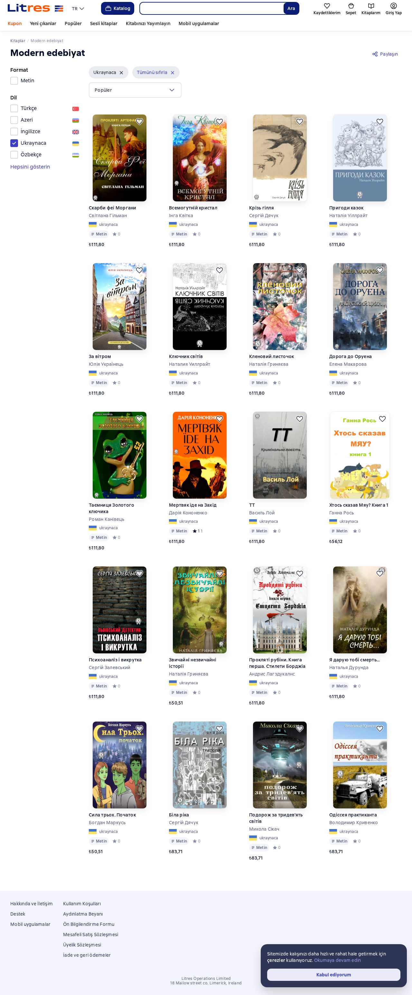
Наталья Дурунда (349, 667)
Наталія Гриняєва (268, 364)
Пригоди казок (346, 208)
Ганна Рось (341, 513)
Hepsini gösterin (30, 166)
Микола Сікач (264, 829)
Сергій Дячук (263, 215)
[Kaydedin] (139, 121)
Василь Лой (262, 513)
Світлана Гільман (108, 215)
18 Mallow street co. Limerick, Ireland (205, 983)
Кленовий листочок (271, 356)
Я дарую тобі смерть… (354, 660)
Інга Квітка (181, 215)
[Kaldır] (121, 72)
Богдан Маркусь (107, 822)
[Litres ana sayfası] (35, 8)
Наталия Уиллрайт (189, 364)
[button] (108, 72)
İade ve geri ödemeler (87, 955)
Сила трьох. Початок (112, 815)
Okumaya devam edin (337, 960)
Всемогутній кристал (193, 208)
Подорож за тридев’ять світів (276, 818)
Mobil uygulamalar (199, 23)
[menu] (79, 8)
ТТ (252, 505)
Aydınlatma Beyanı (83, 914)
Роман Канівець (107, 519)
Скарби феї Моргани (112, 208)
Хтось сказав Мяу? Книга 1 (358, 505)
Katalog (122, 8)
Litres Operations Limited (206, 978)
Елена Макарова (348, 364)
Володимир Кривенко (353, 822)
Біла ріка (179, 815)
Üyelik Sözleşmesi (82, 945)
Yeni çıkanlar (43, 23)
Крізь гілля (261, 208)
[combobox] (211, 8)
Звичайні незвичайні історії (192, 663)
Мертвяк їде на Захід (193, 505)
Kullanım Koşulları (82, 904)
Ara (291, 8)
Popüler (73, 23)
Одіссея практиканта (353, 815)
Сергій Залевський (109, 667)
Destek (17, 914)
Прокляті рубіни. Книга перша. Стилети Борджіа (277, 663)
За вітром (100, 356)
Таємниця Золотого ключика (111, 508)
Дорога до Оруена (350, 356)
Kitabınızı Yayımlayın (148, 23)
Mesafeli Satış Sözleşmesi (90, 934)
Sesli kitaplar (103, 23)
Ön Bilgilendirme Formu (89, 924)
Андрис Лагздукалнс (272, 674)
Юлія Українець (106, 364)
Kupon (15, 23)
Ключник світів (186, 356)
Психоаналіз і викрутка (115, 660)
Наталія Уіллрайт (348, 215)
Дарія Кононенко (188, 513)
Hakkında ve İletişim (31, 904)
